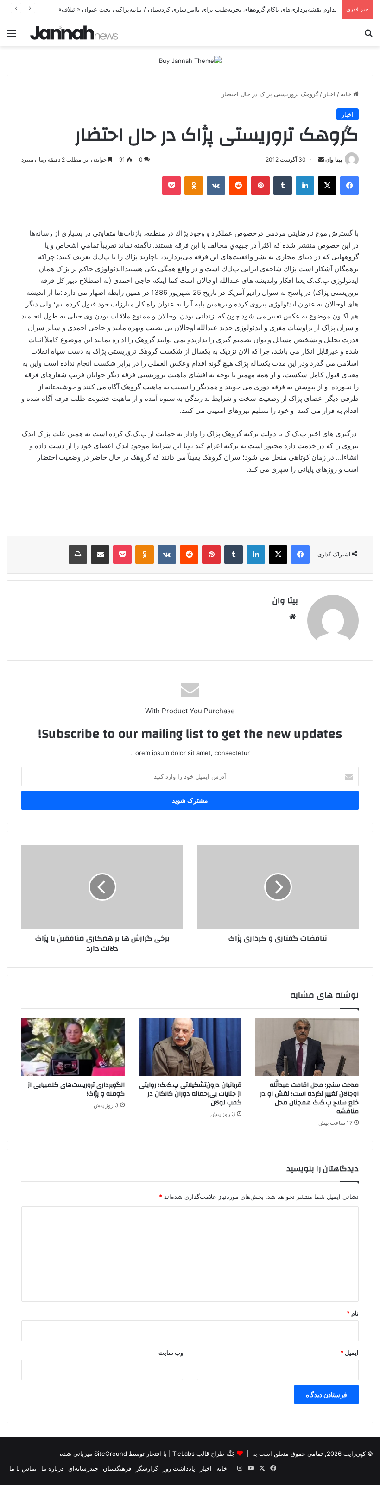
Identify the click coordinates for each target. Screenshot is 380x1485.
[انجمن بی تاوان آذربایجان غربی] (74, 32)
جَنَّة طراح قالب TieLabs (203, 1453)
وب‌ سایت (170, 1352)
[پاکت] (171, 185)
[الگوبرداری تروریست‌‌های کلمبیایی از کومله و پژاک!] (73, 1047)
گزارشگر (147, 1468)
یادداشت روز (179, 1468)
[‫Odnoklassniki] (193, 185)
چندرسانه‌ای (83, 1468)
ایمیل (349, 1352)
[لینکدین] (305, 185)
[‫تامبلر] (282, 185)
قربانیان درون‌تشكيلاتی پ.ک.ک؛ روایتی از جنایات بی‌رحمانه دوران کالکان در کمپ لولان (190, 1094)
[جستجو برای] (368, 36)
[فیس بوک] (349, 185)
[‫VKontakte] (216, 185)
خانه (347, 94)
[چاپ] (78, 554)
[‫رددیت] (238, 185)
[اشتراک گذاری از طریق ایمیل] (100, 554)
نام (353, 1313)
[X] (327, 185)
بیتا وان (333, 159)
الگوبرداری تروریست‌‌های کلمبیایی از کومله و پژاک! (76, 1089)
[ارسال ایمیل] (321, 159)
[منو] (11, 36)
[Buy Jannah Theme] (190, 60)
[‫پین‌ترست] (260, 185)
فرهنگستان (117, 1468)
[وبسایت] (292, 616)
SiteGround (110, 1453)
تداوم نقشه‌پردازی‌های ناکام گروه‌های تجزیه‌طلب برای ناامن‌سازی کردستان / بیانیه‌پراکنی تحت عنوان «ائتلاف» (197, 9)
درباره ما (52, 1468)
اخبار (329, 94)
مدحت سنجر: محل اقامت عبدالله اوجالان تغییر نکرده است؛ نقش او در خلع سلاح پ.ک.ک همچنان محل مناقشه (309, 1098)
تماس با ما (23, 1468)
